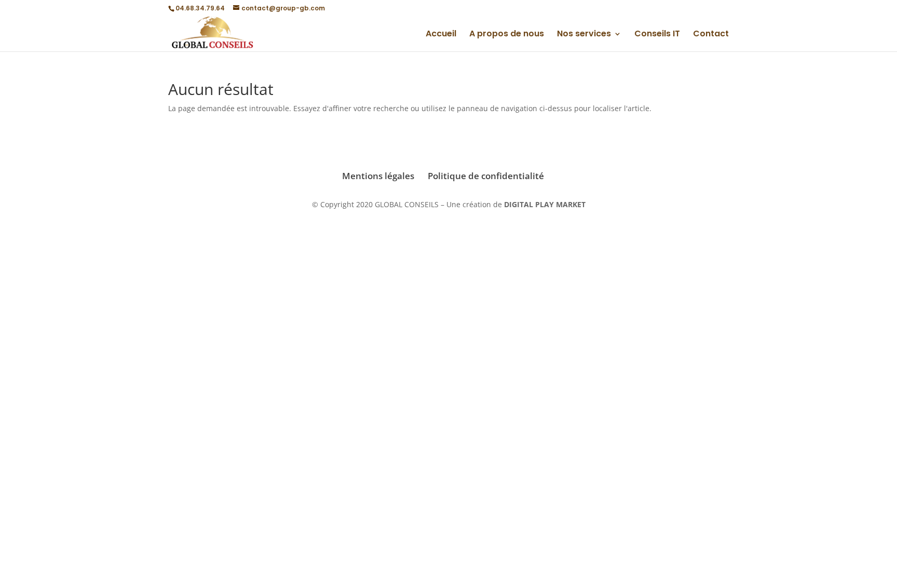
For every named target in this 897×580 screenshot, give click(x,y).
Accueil (441, 34)
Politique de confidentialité (486, 176)
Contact (711, 34)
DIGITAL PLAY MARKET (545, 204)
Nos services (584, 34)
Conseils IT (657, 34)
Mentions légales (378, 176)
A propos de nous (506, 34)
